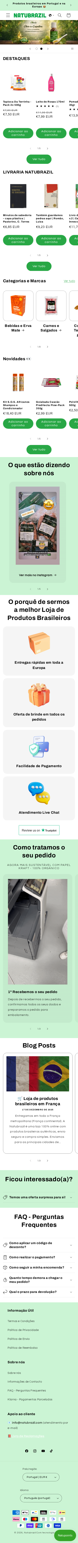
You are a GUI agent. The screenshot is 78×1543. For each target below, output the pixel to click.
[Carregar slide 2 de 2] (41, 48)
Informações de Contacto (25, 1381)
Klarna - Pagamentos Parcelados (30, 1399)
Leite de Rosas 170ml (50, 101)
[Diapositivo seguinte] (48, 49)
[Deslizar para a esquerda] (30, 148)
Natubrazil (30, 1533)
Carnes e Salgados (50, 328)
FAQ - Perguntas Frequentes (27, 1390)
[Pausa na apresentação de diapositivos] (74, 49)
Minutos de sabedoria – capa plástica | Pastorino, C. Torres (17, 218)
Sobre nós (14, 1373)
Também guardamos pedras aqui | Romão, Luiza (50, 218)
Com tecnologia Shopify (50, 1533)
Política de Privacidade (23, 1330)
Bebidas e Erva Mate (18, 328)
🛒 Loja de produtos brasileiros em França (37, 1101)
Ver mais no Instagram (35, 575)
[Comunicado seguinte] (71, 5)
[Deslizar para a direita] (47, 148)
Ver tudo (39, 159)
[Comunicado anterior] (7, 5)
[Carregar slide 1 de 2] (36, 48)
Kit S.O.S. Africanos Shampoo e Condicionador (16, 405)
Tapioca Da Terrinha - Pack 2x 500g (17, 103)
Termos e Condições (21, 1321)
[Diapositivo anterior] (30, 49)
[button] (8, 15)
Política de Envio (19, 1339)
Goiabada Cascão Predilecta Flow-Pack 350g (50, 405)
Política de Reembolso (22, 1347)
